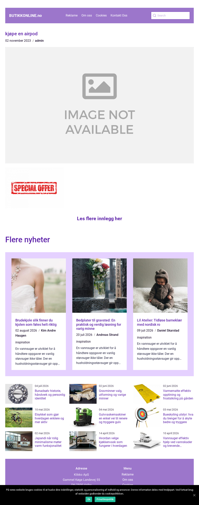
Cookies (101, 15)
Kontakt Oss (119, 15)
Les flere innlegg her (99, 218)
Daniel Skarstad (168, 330)
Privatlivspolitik (105, 499)
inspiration (22, 342)
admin (39, 40)
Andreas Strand (107, 335)
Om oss (86, 15)
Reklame (72, 15)
